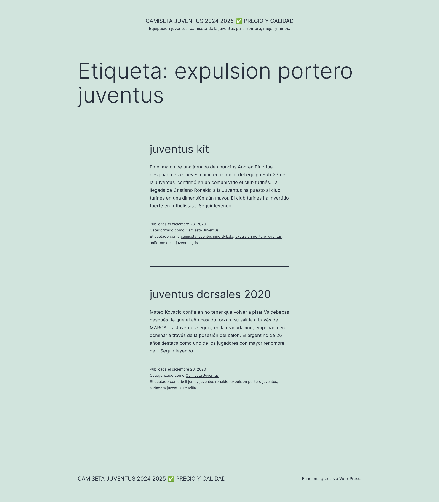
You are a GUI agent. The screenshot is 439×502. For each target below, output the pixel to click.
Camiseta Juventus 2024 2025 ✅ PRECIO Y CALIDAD (220, 21)
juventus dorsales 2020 (210, 294)
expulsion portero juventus (258, 236)
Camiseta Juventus (202, 230)
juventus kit (179, 149)
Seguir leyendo (215, 205)
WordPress (349, 478)
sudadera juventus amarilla (173, 388)
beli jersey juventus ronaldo (204, 381)
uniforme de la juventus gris (174, 242)
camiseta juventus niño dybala (207, 236)
